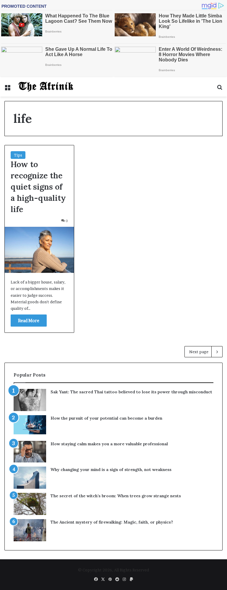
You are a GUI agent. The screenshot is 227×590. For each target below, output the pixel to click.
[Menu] (7, 89)
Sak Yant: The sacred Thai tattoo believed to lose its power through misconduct (131, 392)
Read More (28, 320)
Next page (198, 351)
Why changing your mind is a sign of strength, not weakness (111, 469)
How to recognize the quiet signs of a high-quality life (38, 186)
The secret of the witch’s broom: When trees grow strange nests (116, 495)
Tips (18, 155)
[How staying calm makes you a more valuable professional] (30, 451)
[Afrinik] (46, 86)
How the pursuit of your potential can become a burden (106, 418)
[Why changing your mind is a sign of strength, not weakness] (30, 478)
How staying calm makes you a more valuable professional (109, 443)
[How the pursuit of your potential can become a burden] (30, 426)
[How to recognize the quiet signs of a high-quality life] (39, 250)
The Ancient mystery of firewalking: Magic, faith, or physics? (112, 522)
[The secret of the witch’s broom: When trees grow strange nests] (30, 504)
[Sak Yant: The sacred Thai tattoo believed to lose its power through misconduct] (30, 400)
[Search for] (220, 89)
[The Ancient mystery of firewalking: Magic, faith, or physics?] (30, 530)
